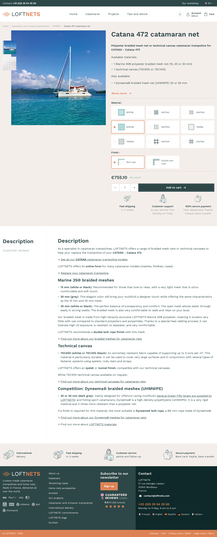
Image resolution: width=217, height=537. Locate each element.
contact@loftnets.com (157, 495)
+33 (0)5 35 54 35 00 (24, 3)
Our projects (56, 498)
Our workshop (190, 3)
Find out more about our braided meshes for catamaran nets (101, 338)
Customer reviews (16, 250)
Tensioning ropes (58, 483)
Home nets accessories (62, 488)
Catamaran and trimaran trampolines (71, 503)
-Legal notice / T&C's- (203, 533)
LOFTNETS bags (58, 517)
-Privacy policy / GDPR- (180, 533)
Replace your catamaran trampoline (84, 273)
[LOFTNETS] (21, 14)
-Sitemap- (154, 533)
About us (54, 473)
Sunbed (53, 493)
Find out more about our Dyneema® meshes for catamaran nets (103, 417)
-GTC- (164, 533)
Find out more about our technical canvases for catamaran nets (103, 381)
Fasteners (54, 478)
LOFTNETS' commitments (63, 512)
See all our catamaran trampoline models (94, 259)
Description (18, 241)
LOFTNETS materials (103, 424)
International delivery (61, 507)
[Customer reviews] (114, 496)
